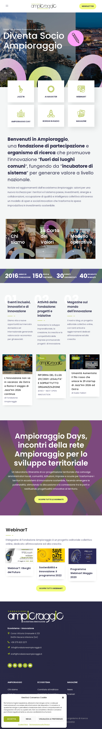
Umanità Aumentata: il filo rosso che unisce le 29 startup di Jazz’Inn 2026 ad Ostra (84, 381)
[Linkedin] (20, 665)
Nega (28, 719)
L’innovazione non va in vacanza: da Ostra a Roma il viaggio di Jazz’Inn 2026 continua (17, 385)
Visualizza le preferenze (51, 719)
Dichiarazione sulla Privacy (39, 724)
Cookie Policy (23, 724)
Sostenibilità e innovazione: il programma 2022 (50, 571)
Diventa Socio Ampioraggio (33, 40)
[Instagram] (25, 665)
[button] (63, 697)
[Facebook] (10, 665)
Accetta (11, 719)
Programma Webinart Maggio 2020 (81, 573)
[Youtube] (30, 665)
